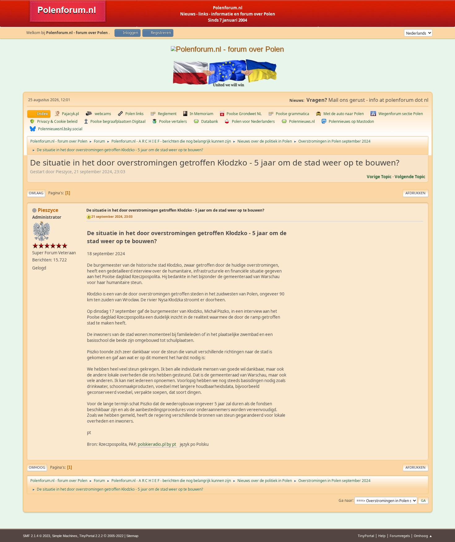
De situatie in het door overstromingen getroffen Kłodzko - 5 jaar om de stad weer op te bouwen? (175, 210)
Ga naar (346, 500)
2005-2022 (115, 536)
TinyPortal (366, 535)
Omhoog (37, 467)
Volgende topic (410, 176)
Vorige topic (379, 176)
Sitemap (132, 536)
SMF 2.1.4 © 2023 (36, 536)
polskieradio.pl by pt (157, 444)
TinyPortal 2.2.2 (91, 536)
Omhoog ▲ (423, 535)
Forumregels (400, 535)
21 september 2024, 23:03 (111, 216)
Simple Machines (64, 536)
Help (382, 535)
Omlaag (36, 193)
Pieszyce (48, 210)
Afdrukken (415, 193)
